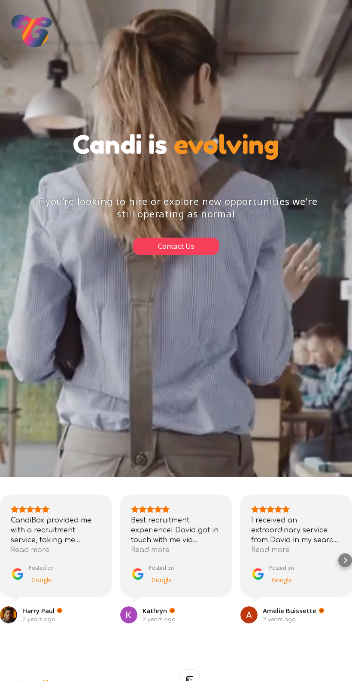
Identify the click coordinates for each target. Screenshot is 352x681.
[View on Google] (8, 614)
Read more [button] (30, 550)
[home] (31, 31)
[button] (7, 560)
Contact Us (176, 246)
